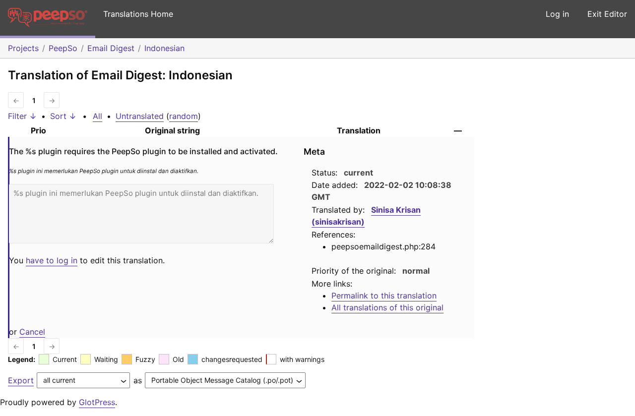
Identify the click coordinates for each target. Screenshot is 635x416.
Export (21, 380)
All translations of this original (387, 307)
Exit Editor (607, 14)
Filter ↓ (22, 116)
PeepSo (63, 48)
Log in (557, 14)
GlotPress (97, 402)
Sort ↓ (63, 116)
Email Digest (110, 48)
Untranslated (140, 116)
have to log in (51, 260)
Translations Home (138, 14)
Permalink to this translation (384, 295)
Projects (23, 48)
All (97, 116)
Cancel (32, 332)
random (183, 116)
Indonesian (164, 48)
